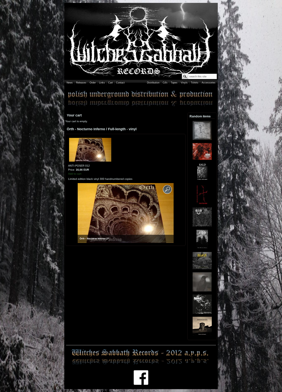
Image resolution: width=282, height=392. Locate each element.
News (70, 82)
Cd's (165, 82)
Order (93, 82)
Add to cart (74, 173)
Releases (81, 82)
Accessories (208, 82)
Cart (110, 82)
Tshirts (194, 82)
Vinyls (184, 82)
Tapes (174, 82)
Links (102, 82)
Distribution (153, 82)
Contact (120, 82)
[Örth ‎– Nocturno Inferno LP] (90, 160)
